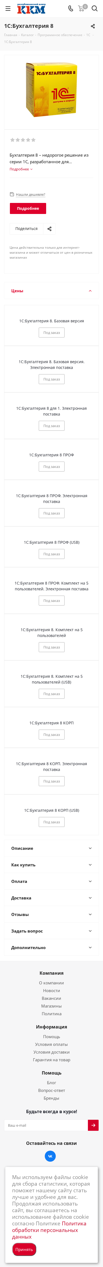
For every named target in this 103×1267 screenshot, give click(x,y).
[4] (28, 140)
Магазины (51, 1006)
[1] (12, 140)
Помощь (51, 1036)
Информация (51, 1027)
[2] (18, 140)
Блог (51, 1082)
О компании (51, 982)
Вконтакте (50, 1156)
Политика (52, 1013)
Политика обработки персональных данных (49, 1230)
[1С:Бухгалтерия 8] (51, 89)
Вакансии (51, 998)
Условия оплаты (51, 1044)
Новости (51, 990)
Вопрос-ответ (51, 1090)
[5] (33, 140)
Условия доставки (52, 1052)
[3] (23, 140)
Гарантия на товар (51, 1059)
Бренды (51, 1098)
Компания (51, 973)
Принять (24, 1249)
